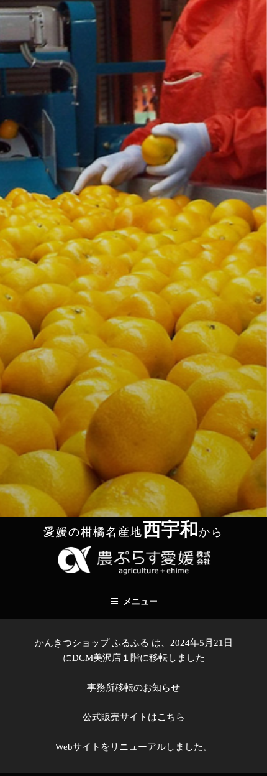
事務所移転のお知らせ (133, 688)
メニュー (140, 601)
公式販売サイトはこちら (134, 717)
